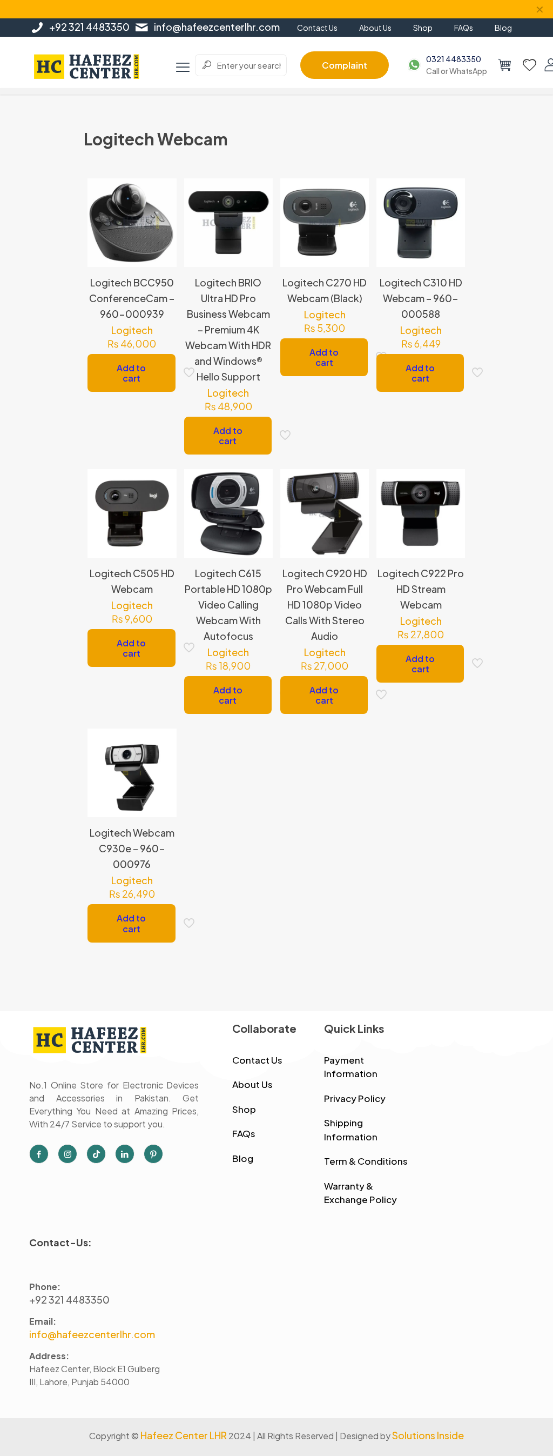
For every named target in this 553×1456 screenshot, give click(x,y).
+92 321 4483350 (89, 27)
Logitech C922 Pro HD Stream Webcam (420, 589)
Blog (242, 1158)
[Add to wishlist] (161, 240)
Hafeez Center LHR (183, 1435)
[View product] (161, 216)
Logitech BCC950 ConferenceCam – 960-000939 (131, 298)
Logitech (132, 330)
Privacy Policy (355, 1098)
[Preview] (161, 263)
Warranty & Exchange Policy (360, 1193)
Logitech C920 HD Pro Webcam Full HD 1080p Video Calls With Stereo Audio (324, 604)
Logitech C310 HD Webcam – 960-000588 (421, 298)
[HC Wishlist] (529, 65)
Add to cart (131, 373)
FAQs (243, 1133)
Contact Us (257, 1060)
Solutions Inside (428, 1435)
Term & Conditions (366, 1161)
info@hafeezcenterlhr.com (217, 27)
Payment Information (350, 1067)
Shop (244, 1109)
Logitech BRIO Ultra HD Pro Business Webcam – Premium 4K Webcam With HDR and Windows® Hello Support (228, 329)
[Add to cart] (161, 193)
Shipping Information (350, 1130)
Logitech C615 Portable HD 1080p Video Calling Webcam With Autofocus (228, 604)
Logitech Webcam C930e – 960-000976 (132, 848)
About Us (252, 1084)
